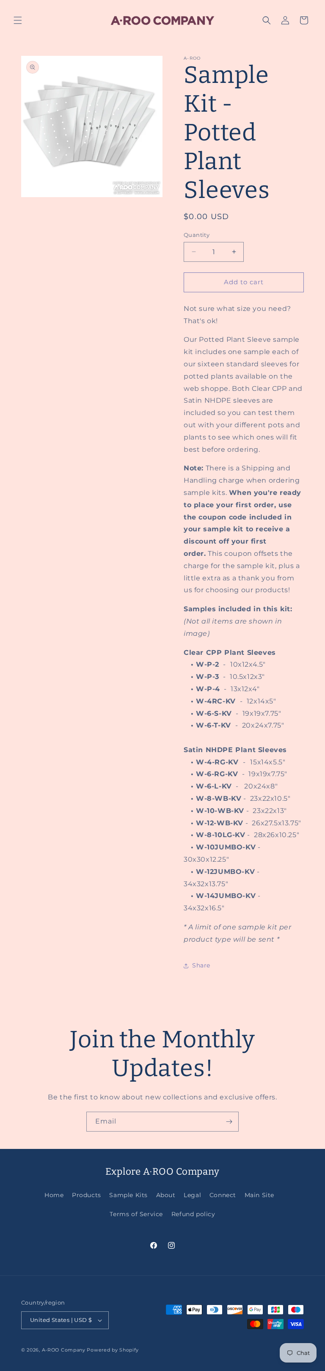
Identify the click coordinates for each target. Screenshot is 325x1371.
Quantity (196, 234)
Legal (192, 1195)
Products (86, 1195)
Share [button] (201, 965)
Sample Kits (128, 1195)
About (166, 1195)
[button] (17, 20)
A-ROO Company (63, 1350)
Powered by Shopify (113, 1350)
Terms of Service (136, 1214)
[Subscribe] (229, 1122)
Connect (222, 1195)
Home (53, 1195)
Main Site (259, 1195)
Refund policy (193, 1214)
